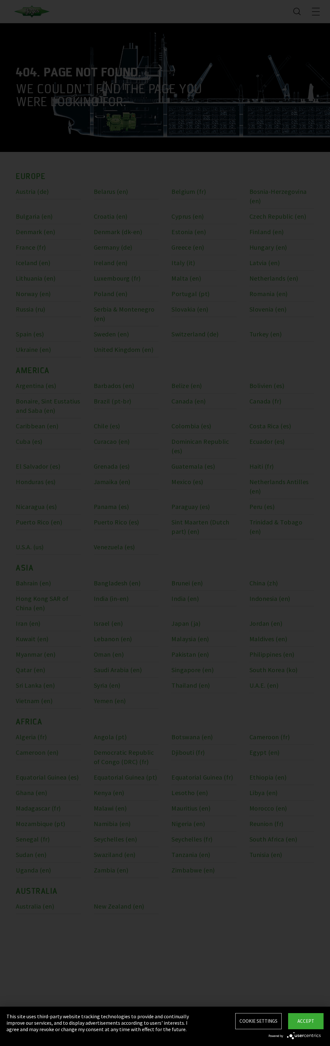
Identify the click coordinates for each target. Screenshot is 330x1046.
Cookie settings (258, 1021)
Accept (305, 1021)
